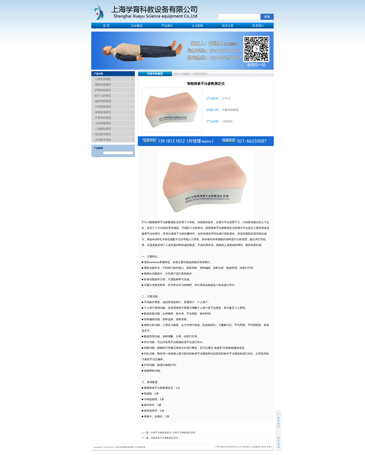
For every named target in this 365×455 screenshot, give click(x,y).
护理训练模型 (103, 90)
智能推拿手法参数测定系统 (164, 438)
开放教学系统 (103, 139)
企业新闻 (197, 25)
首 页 (106, 25)
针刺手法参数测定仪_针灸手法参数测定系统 (173, 432)
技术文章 (227, 25)
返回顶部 (278, 442)
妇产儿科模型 (103, 95)
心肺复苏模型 (103, 79)
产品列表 (244, 446)
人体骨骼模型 (103, 123)
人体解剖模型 (103, 128)
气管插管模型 (103, 106)
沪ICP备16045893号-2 (227, 446)
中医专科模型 (103, 117)
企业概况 (136, 25)
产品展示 (167, 25)
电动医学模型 (103, 134)
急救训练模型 (103, 84)
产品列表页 (278, 420)
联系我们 (258, 25)
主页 (176, 73)
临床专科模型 (103, 101)
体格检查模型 (103, 112)
